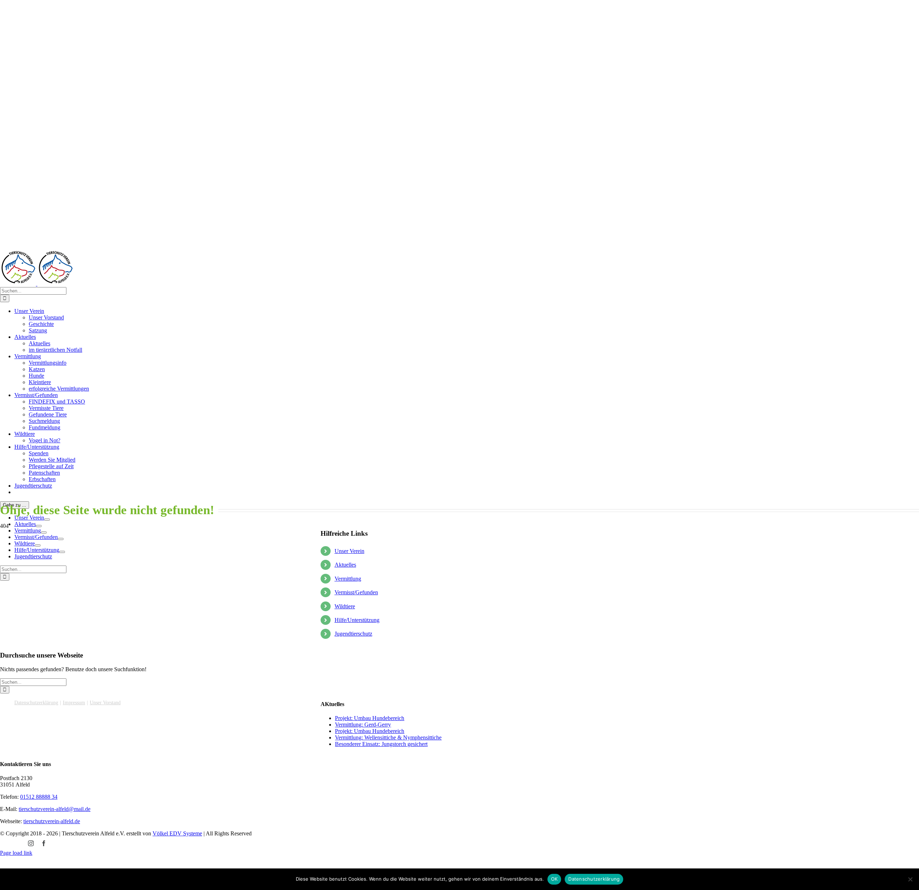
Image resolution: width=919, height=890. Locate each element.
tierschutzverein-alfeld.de (51, 821)
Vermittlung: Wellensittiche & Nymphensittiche (388, 737)
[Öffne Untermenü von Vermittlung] (44, 532)
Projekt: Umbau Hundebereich (369, 718)
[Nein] (910, 879)
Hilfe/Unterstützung (357, 620)
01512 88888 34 (38, 797)
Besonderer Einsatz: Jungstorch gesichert (381, 744)
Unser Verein (349, 551)
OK (554, 879)
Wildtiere (345, 606)
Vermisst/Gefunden (356, 592)
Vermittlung (348, 579)
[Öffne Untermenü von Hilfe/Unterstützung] (62, 552)
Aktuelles (345, 565)
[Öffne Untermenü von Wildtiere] (38, 545)
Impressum (74, 702)
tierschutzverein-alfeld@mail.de (54, 809)
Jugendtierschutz (353, 634)
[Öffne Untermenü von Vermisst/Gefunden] (61, 539)
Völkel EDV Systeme (177, 833)
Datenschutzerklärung (36, 702)
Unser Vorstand (105, 702)
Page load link (16, 853)
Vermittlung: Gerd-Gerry (363, 724)
